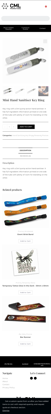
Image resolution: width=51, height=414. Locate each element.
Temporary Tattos (28, 283)
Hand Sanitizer (18, 135)
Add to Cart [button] (25, 241)
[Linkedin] (35, 378)
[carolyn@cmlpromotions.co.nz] (42, 360)
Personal (37, 135)
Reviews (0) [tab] (25, 156)
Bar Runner (25, 337)
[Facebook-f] (31, 378)
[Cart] (44, 8)
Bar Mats (22, 334)
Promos (45, 135)
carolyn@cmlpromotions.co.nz (42, 364)
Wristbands (28, 231)
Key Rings (29, 135)
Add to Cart (26, 127)
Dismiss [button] (5, 410)
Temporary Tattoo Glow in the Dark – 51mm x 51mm (25, 286)
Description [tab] (25, 150)
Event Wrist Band (25, 234)
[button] (32, 7)
